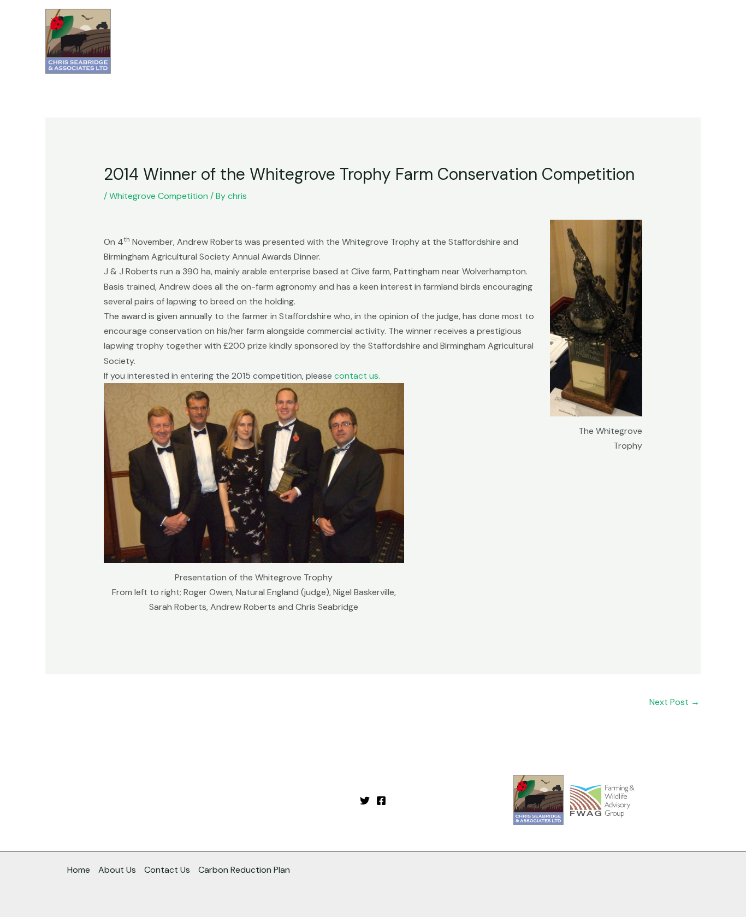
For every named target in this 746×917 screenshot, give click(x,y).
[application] (503, 41)
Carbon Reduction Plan (244, 869)
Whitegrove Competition (158, 196)
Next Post (674, 702)
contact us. (357, 375)
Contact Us (669, 41)
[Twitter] (365, 801)
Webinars (599, 41)
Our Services (472, 41)
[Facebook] (381, 801)
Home (418, 41)
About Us (544, 41)
